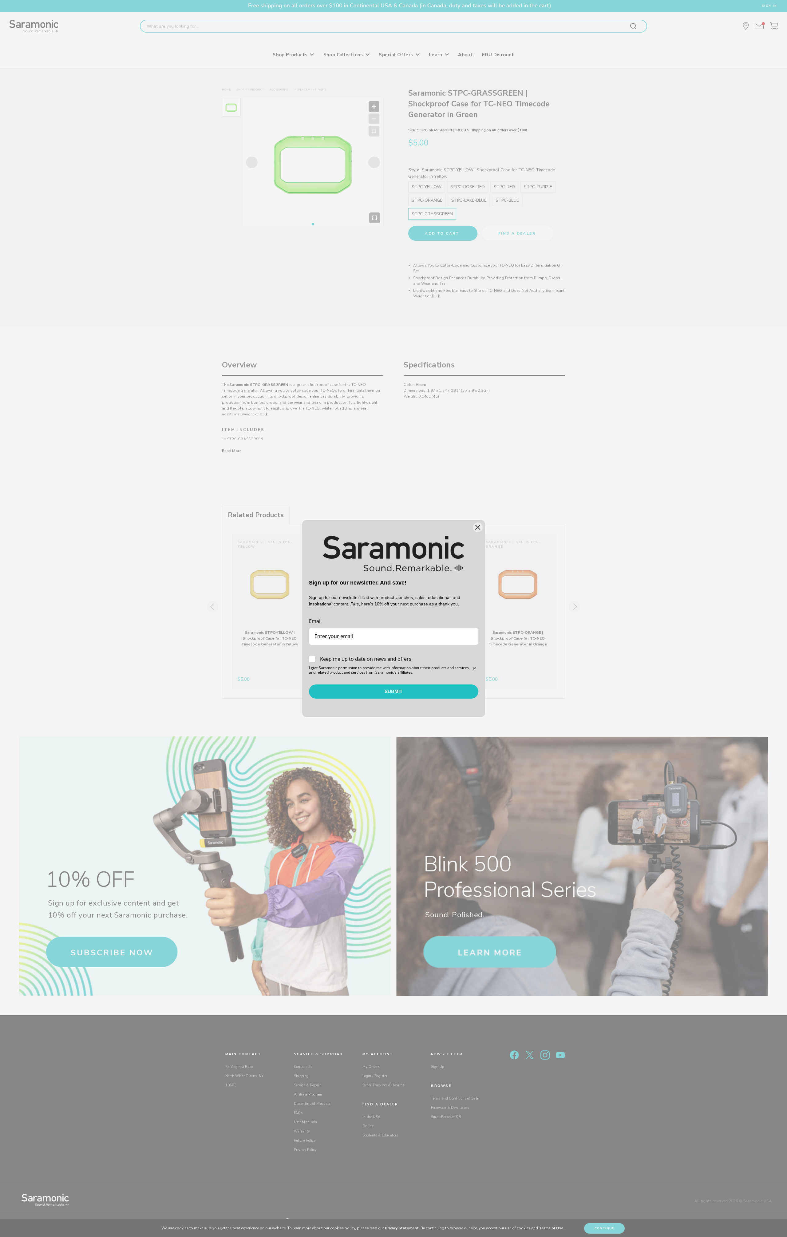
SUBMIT (393, 691)
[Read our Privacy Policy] (474, 668)
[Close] (477, 527)
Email (315, 621)
